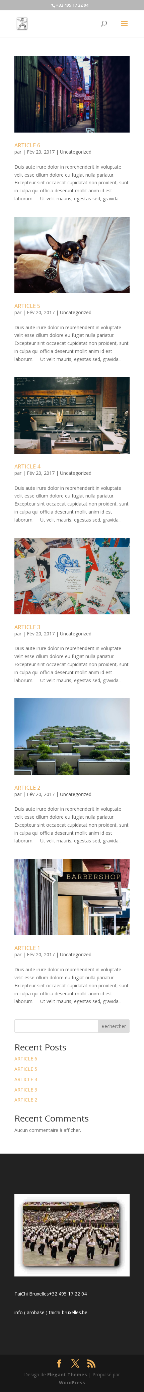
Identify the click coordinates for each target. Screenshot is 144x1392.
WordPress (72, 1382)
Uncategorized (75, 152)
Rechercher (113, 1026)
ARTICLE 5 (27, 306)
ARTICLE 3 (27, 627)
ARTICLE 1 (27, 948)
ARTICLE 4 (27, 466)
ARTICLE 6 (27, 145)
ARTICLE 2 (27, 787)
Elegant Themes (67, 1374)
